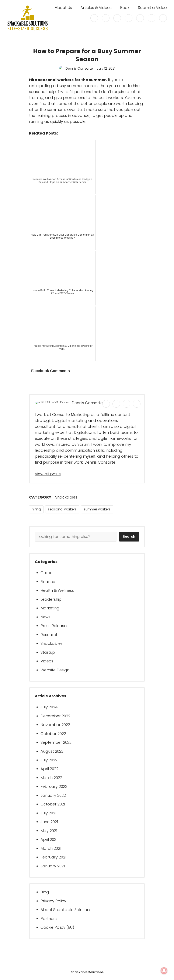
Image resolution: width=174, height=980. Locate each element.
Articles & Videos (96, 7)
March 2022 (51, 777)
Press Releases (54, 625)
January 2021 (53, 866)
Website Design (55, 670)
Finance (48, 581)
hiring (36, 509)
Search (129, 536)
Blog (45, 892)
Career (47, 572)
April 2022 (49, 768)
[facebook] (105, 18)
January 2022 (53, 795)
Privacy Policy (53, 901)
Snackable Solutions (87, 972)
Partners (49, 918)
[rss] (151, 18)
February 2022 (54, 786)
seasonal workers (62, 509)
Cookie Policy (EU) (57, 927)
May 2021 (49, 830)
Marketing (50, 608)
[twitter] (94, 18)
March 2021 (51, 848)
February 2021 (53, 857)
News (46, 617)
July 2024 (49, 707)
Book (124, 7)
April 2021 (49, 839)
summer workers (97, 509)
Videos (47, 661)
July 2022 (49, 760)
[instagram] (117, 18)
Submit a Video (152, 7)
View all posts (48, 474)
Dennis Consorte (79, 68)
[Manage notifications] (164, 970)
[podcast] (163, 18)
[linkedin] (128, 18)
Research (49, 634)
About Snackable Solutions (66, 909)
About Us (63, 7)
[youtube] (140, 18)
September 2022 (56, 742)
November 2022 (55, 724)
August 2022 (52, 751)
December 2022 (55, 716)
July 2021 (48, 813)
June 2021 (49, 821)
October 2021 (53, 804)
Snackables (66, 497)
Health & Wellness (57, 590)
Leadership (51, 599)
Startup (48, 652)
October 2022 (53, 733)
